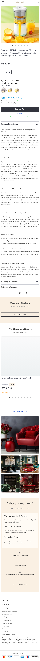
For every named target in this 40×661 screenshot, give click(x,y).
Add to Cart (20, 109)
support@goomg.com (8, 608)
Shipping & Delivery (7, 614)
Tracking (4, 617)
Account (4, 629)
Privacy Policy (6, 626)
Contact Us (5, 631)
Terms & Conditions (7, 623)
